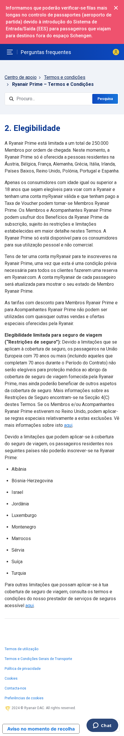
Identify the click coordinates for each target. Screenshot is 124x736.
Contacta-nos (15, 688)
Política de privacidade (23, 669)
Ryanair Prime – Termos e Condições (53, 84)
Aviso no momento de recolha (41, 729)
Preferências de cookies (24, 698)
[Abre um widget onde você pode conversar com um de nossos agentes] (102, 726)
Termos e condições (64, 77)
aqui (68, 425)
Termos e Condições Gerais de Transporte (38, 659)
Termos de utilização (21, 649)
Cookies (11, 678)
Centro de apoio (21, 77)
